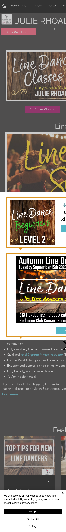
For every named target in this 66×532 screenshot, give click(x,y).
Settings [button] (33, 526)
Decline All (33, 519)
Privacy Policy (29, 503)
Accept (32, 511)
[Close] (61, 495)
